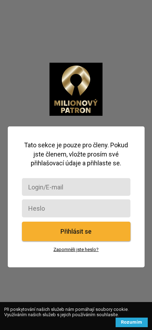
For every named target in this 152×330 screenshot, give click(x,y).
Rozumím (131, 322)
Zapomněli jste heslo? (76, 249)
